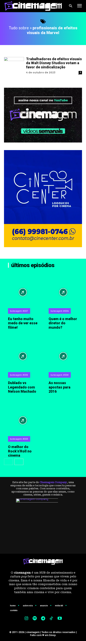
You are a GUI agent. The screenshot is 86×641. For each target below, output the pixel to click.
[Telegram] (43, 618)
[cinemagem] (33, 6)
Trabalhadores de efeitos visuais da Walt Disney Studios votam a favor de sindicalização (54, 63)
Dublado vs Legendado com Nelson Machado (22, 387)
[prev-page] (8, 462)
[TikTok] (51, 618)
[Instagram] (26, 618)
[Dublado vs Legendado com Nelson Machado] (23, 356)
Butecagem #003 (19, 439)
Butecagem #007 (19, 311)
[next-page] (18, 462)
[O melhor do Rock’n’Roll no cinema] (23, 420)
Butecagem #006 (60, 311)
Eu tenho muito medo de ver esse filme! (22, 323)
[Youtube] (59, 618)
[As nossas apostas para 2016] (63, 356)
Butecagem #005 (19, 375)
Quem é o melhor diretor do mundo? (63, 323)
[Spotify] (35, 618)
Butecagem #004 (60, 375)
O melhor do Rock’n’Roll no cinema (20, 451)
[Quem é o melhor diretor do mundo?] (63, 292)
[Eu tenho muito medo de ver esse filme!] (23, 292)
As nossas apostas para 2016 (59, 387)
